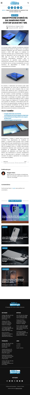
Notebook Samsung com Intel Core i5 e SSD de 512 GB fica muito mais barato (7, 356)
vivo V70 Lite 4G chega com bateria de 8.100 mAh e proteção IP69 (22, 316)
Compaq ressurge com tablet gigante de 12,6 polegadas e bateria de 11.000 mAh (7, 328)
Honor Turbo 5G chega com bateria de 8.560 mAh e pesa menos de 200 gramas (22, 327)
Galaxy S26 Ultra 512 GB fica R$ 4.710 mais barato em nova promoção (7, 317)
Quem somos (19, 348)
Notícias (15, 15)
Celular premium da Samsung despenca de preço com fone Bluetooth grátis (7, 351)
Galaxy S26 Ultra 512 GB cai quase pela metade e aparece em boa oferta (7, 362)
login (14, 188)
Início (3, 10)
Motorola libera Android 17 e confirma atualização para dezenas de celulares (7, 334)
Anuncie (18, 346)
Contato (18, 344)
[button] (28, 3)
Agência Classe (19, 388)
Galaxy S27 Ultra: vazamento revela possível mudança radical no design (6, 323)
